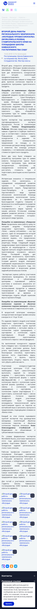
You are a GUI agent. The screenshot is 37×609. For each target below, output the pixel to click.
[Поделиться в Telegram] (15, 566)
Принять (9, 604)
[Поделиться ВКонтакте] (7, 566)
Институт (13, 17)
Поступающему (10, 56)
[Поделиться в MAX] (3, 566)
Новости (22, 17)
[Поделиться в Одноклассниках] (11, 566)
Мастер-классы (24, 61)
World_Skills (22, 58)
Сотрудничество (10, 61)
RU (13, 12)
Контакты (7, 576)
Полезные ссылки (11, 581)
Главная (5, 17)
